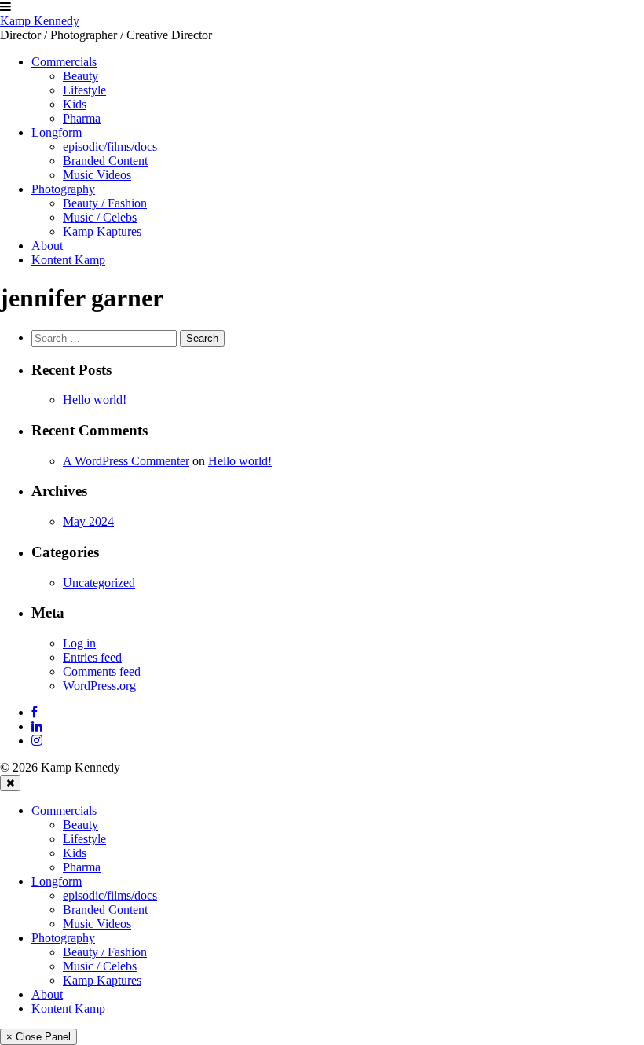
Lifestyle (84, 838)
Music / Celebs (100, 966)
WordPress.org (99, 685)
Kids (74, 853)
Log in (79, 643)
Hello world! (94, 399)
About (47, 994)
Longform (56, 881)
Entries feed (92, 657)
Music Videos (97, 923)
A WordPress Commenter (126, 461)
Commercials (64, 810)
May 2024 (88, 521)
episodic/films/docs (110, 895)
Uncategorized (99, 582)
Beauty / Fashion (105, 952)
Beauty (80, 824)
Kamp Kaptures (102, 980)
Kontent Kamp (68, 1008)
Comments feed (102, 671)
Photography (63, 937)
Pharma (82, 867)
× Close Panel (38, 1037)
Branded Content (105, 909)
